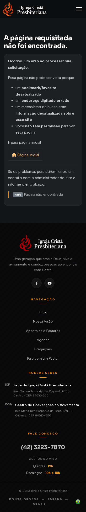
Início (43, 312)
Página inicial (27, 155)
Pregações (43, 349)
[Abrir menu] (79, 9)
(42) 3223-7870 (43, 447)
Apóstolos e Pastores (43, 331)
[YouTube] (49, 283)
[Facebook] (37, 283)
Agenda (43, 340)
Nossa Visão (43, 321)
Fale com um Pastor (43, 358)
